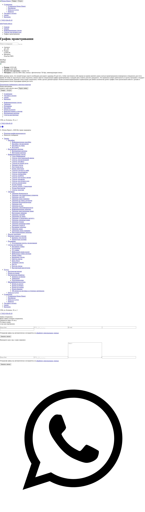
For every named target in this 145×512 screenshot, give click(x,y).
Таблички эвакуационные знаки (23, 211)
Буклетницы (16, 248)
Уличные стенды (17, 165)
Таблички (7, 104)
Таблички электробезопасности (22, 207)
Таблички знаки (17, 229)
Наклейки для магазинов (20, 144)
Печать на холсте (9, 109)
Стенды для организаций (20, 160)
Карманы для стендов (19, 238)
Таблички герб (17, 204)
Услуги (20, 1)
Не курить (15, 147)
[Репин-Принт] (5, 1)
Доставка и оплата (10, 13)
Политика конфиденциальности (15, 133)
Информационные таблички (21, 209)
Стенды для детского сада (20, 181)
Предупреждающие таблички (22, 232)
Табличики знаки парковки (21, 230)
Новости (11, 11)
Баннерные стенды (18, 257)
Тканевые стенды (18, 262)
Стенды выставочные (11, 115)
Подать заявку (23, 88)
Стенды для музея (18, 190)
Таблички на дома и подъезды (22, 200)
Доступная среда (17, 167)
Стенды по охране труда (20, 163)
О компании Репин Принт (17, 6)
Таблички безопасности (20, 193)
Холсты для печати (14, 234)
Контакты (7, 17)
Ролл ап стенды (17, 266)
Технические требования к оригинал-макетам (15, 84)
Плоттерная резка (18, 280)
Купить (3, 62)
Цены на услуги (13, 10)
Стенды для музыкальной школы (23, 158)
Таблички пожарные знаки (21, 223)
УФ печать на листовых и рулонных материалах (28, 291)
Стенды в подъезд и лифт (20, 170)
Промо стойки (17, 255)
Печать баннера (17, 289)
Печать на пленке (18, 287)
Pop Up (14, 264)
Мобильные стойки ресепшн (21, 253)
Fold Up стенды (17, 259)
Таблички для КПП (18, 215)
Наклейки (7, 108)
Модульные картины (19, 153)
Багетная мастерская (15, 271)
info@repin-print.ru (6, 23)
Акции (6, 15)
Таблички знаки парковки (20, 199)
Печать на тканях (14, 273)
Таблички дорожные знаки (21, 220)
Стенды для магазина (19, 183)
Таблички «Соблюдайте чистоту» (23, 218)
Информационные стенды (13, 102)
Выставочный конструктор (21, 268)
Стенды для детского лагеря (21, 177)
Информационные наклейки (21, 142)
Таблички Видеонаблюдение (21, 202)
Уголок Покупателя (18, 188)
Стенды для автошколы (20, 172)
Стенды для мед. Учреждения (22, 186)
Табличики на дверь (18, 216)
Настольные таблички (19, 213)
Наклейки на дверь (18, 145)
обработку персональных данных (47, 333)
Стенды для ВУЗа (18, 176)
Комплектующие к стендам (13, 111)
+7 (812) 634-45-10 (6, 20)
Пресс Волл (16, 261)
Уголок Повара (17, 184)
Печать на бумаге (17, 285)
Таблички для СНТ (18, 197)
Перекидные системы (19, 239)
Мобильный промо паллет (21, 252)
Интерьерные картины (11, 113)
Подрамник (8, 106)
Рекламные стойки (18, 246)
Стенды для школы (18, 179)
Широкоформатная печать (16, 282)
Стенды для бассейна (19, 174)
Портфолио (12, 8)
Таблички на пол (17, 206)
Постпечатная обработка (16, 275)
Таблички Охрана (18, 222)
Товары (14, 1)
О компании (8, 4)
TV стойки (15, 250)
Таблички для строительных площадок (25, 195)
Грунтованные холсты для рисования (24, 243)
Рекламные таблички (19, 227)
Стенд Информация (18, 156)
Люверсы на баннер (18, 277)
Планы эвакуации (18, 168)
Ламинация (16, 278)
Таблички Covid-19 (18, 225)
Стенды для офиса (18, 161)
